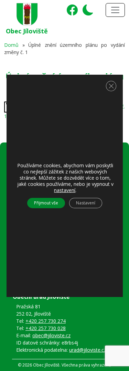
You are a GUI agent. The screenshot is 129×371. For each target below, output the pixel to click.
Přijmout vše (46, 203)
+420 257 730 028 (45, 328)
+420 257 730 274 (45, 321)
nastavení (64, 190)
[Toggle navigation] (115, 10)
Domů (11, 45)
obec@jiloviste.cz (51, 335)
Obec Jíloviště (27, 31)
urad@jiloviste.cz (87, 350)
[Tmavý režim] (86, 12)
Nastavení (85, 203)
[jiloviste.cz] (27, 13)
